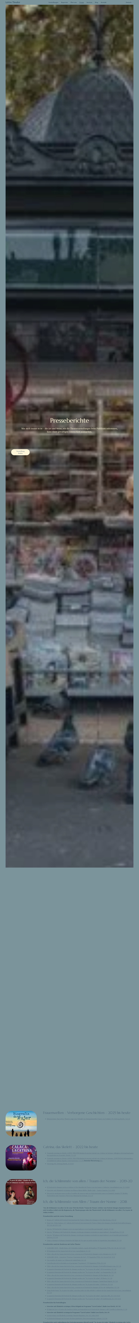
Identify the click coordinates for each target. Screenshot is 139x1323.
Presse (81, 2)
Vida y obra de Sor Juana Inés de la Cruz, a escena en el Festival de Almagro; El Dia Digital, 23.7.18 (80, 1275)
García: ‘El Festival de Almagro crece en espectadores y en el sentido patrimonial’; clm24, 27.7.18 (80, 1229)
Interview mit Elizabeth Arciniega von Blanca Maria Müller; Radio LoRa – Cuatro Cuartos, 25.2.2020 (81, 1190)
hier (101, 1161)
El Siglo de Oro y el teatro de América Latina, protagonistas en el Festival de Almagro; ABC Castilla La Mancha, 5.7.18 (87, 1309)
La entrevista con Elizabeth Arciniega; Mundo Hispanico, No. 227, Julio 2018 (73, 1315)
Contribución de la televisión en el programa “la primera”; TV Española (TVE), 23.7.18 (76, 1263)
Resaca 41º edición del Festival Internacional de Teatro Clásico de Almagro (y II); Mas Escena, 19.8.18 (81, 1220)
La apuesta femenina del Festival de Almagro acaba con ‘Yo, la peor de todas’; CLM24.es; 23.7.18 (80, 1284)
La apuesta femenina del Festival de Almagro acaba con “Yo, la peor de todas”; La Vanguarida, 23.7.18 (81, 1272)
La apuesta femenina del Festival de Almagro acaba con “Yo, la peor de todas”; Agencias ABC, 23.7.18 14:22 (83, 1296)
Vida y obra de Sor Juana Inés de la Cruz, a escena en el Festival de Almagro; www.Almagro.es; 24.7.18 (81, 1254)
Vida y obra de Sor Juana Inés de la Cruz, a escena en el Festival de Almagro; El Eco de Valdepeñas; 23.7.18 (83, 1287)
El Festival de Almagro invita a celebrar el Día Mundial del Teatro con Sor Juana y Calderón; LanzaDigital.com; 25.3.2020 (88, 1187)
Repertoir (64, 2)
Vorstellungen (53, 2)
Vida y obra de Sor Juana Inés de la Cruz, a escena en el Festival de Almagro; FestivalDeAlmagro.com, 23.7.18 (84, 1266)
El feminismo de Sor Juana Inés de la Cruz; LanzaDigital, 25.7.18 (68, 1251)
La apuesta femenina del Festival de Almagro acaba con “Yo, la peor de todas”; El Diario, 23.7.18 (79, 1278)
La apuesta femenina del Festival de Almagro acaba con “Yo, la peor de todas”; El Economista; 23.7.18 (81, 1269)
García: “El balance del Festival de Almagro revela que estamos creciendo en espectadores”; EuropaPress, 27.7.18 (85, 1232)
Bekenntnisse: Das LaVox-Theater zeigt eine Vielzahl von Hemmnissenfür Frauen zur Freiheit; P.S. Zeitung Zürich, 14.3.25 (88, 1119)
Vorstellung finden (20, 452)
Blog (96, 2)
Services (89, 2)
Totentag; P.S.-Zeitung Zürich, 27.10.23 (60, 1164)
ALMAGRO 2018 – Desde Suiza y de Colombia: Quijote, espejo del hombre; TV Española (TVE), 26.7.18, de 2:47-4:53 (86, 1248)
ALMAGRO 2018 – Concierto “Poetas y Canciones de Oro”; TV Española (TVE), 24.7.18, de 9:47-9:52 (81, 1257)
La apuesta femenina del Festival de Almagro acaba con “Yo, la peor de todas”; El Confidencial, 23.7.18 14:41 (84, 1299)
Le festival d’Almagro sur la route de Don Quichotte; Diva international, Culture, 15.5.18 (77, 1318)
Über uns (74, 2)
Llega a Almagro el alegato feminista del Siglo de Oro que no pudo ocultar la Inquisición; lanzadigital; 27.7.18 (84, 1240)
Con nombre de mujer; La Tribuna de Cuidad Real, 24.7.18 (66, 1260)
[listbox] (128, 2)
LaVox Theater (13, 2)
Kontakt (103, 2)
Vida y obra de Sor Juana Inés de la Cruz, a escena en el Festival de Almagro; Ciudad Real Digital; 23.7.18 (82, 1281)
